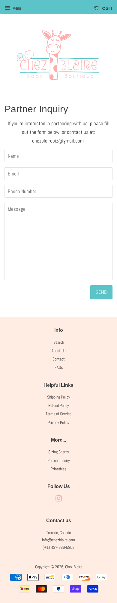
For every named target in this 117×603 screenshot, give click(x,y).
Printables (58, 469)
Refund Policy (58, 405)
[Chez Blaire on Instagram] (58, 499)
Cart (106, 8)
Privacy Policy (58, 422)
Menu (16, 8)
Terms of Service (58, 413)
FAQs (59, 367)
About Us (58, 350)
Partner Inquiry (58, 460)
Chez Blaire (73, 566)
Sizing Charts (58, 451)
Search (58, 342)
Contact (58, 359)
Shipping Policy (58, 397)
